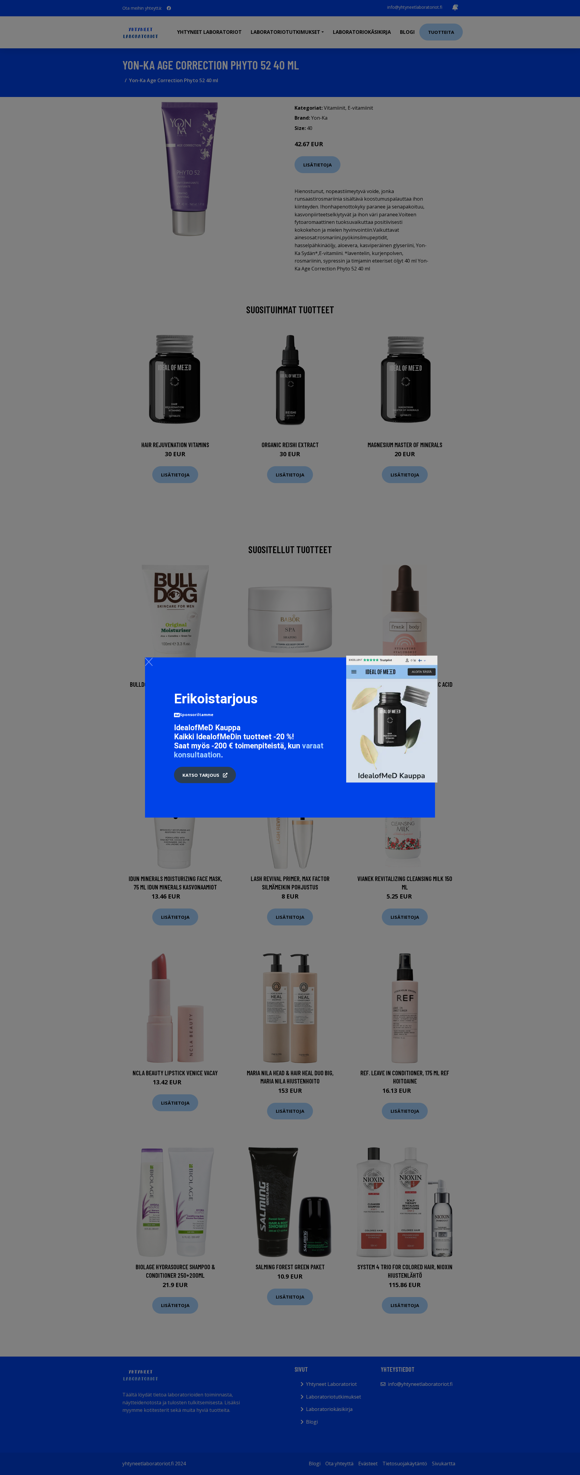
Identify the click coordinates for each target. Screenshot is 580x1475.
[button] (205, 775)
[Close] (149, 661)
